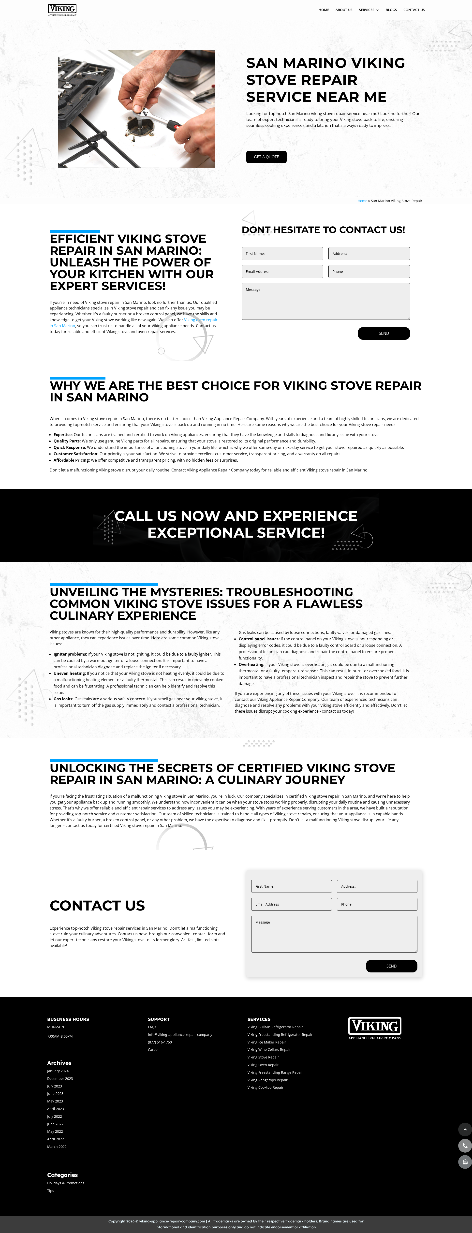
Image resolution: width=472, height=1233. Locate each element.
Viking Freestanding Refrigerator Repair (280, 1034)
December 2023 (60, 1078)
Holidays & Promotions (65, 1183)
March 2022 (57, 1146)
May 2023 (55, 1101)
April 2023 (55, 1108)
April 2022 (55, 1139)
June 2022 (55, 1124)
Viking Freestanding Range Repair (275, 1072)
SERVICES (366, 10)
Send (384, 333)
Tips (50, 1190)
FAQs (152, 1027)
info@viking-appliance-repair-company (180, 1034)
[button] (465, 1162)
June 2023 (55, 1093)
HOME (324, 10)
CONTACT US (414, 10)
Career (153, 1049)
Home (362, 200)
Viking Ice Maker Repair (267, 1042)
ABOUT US (344, 10)
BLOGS (391, 10)
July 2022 (54, 1116)
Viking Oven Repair (263, 1064)
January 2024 (58, 1071)
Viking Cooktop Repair (265, 1087)
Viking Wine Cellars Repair (269, 1049)
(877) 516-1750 (160, 1042)
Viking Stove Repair (263, 1057)
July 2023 (54, 1086)
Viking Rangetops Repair (268, 1080)
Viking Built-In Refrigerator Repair (275, 1027)
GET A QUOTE (266, 157)
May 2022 (55, 1131)
